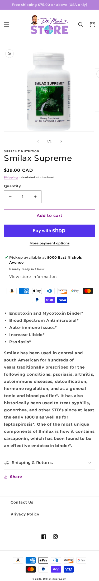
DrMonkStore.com (55, 579)
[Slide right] (61, 141)
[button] (6, 24)
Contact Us (22, 502)
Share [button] (16, 476)
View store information (33, 276)
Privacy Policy (25, 514)
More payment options (49, 243)
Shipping (11, 177)
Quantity (12, 186)
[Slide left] (38, 141)
